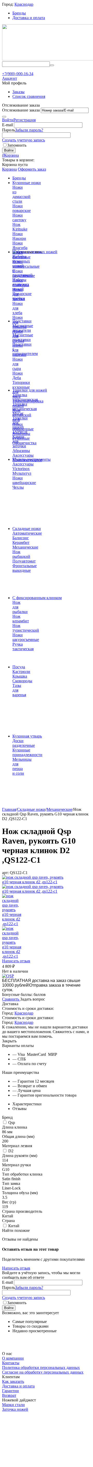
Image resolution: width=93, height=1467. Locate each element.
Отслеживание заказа (21, 110)
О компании (13, 1358)
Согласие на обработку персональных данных (42, 1372)
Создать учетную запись (23, 140)
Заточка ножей (15, 1409)
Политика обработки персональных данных (41, 1367)
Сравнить (11, 999)
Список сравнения (28, 96)
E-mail (7, 125)
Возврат (9, 1395)
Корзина (9, 169)
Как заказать (13, 1381)
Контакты (10, 1363)
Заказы (18, 92)
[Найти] (52, 65)
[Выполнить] (4, 116)
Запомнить (16, 145)
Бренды (19, 13)
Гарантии (10, 1391)
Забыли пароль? (29, 130)
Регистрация (24, 120)
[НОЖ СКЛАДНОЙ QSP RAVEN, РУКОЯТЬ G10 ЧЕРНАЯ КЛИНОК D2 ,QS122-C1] (35, 882)
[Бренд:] (8, 976)
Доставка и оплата (28, 17)
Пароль (8, 130)
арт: (5, 872)
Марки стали (13, 1404)
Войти (7, 120)
